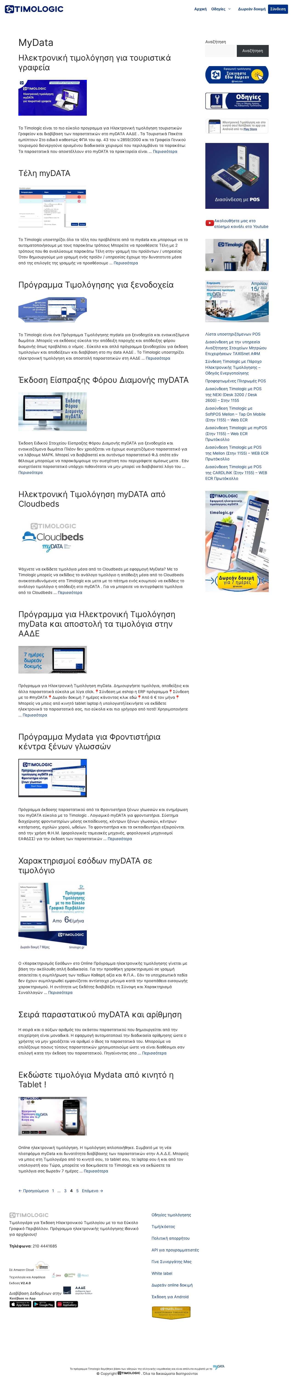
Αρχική (200, 9)
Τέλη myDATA (44, 173)
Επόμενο (92, 1190)
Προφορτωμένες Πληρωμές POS (235, 381)
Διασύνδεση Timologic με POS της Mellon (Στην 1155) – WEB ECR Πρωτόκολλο (237, 453)
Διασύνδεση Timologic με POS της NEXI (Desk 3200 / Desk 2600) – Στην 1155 (233, 394)
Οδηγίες (218, 9)
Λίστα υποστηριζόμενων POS (232, 334)
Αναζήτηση (215, 41)
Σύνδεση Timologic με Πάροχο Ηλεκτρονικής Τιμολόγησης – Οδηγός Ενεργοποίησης (233, 367)
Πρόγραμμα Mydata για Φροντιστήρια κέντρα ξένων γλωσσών (89, 741)
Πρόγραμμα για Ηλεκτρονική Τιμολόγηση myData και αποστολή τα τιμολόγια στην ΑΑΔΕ (96, 623)
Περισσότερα (165, 151)
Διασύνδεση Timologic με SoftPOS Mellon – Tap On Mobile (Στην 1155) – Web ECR (235, 414)
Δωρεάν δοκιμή (252, 9)
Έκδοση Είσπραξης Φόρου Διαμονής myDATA (103, 380)
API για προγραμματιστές (175, 1250)
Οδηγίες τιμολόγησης (171, 1215)
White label (162, 1273)
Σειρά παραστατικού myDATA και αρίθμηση (100, 1014)
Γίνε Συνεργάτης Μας (172, 1261)
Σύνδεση (278, 9)
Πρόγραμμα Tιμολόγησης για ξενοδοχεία (96, 284)
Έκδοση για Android (170, 1296)
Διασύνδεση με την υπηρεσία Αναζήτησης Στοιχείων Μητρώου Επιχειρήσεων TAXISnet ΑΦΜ (236, 348)
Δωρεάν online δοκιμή (172, 1285)
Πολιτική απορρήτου (171, 1238)
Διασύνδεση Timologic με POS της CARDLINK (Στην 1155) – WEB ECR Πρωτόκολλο (236, 472)
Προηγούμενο (33, 1190)
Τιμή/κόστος (163, 1226)
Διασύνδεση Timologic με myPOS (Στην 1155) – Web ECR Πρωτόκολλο (236, 433)
